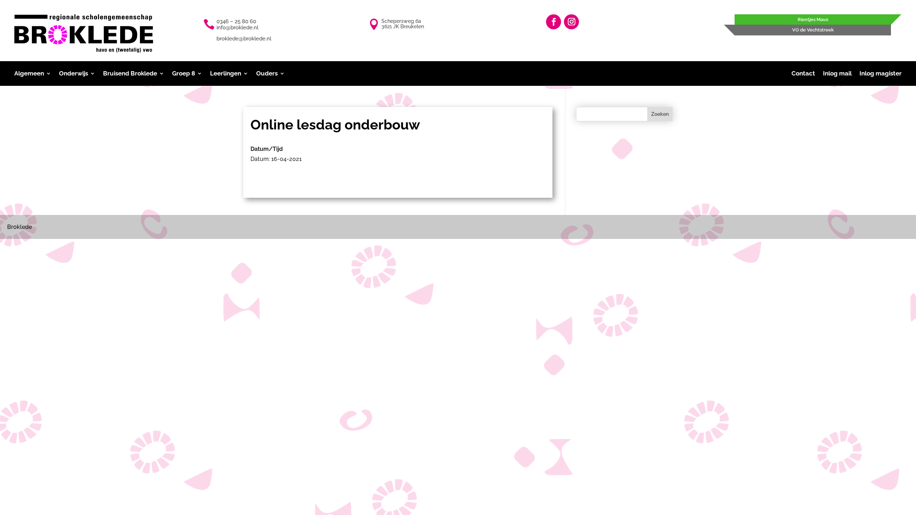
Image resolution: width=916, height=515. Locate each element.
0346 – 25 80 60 (236, 21)
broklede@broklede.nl (243, 38)
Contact (803, 74)
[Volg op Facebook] (553, 21)
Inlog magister (880, 74)
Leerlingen (225, 74)
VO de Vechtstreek (813, 30)
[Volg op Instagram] (571, 21)
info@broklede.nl (237, 27)
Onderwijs (73, 74)
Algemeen (29, 74)
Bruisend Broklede (130, 74)
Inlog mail (837, 74)
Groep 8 (183, 74)
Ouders (267, 74)
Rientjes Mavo (813, 19)
